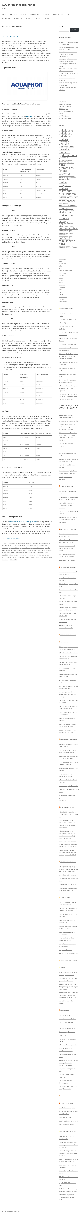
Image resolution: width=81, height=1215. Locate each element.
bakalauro (65, 133)
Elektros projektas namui (65, 160)
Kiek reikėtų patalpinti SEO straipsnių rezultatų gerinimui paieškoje (67, 694)
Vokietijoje (46, 14)
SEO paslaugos (64, 642)
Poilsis (60, 290)
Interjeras (61, 275)
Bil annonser (18, 18)
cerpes (60, 155)
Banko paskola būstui (65, 1117)
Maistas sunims (65, 897)
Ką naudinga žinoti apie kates (67, 319)
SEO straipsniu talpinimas (18, 5)
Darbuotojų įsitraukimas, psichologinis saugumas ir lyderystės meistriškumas (68, 986)
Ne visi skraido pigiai (65, 118)
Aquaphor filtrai (10, 36)
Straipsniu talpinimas (67, 807)
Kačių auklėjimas (63, 323)
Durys (60, 268)
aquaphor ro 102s (12, 548)
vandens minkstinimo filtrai (67, 241)
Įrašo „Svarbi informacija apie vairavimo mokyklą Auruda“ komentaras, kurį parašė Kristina (68, 844)
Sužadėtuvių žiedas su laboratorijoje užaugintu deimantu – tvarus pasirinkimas (68, 1145)
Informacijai (6, 18)
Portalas (29, 18)
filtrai (8, 553)
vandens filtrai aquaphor (38, 555)
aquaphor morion (20, 545)
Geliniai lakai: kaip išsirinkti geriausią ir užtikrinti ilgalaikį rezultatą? (67, 1197)
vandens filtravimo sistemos (66, 233)
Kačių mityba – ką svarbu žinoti (68, 344)
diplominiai (69, 155)
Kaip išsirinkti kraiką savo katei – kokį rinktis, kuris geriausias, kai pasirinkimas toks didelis (68, 396)
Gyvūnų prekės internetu (68, 567)
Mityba (61, 282)
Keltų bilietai (62, 102)
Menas (61, 280)
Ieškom (62, 967)
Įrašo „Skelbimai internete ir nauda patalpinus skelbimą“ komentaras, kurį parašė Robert (68, 852)
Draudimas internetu (65, 104)
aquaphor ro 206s (23, 548)
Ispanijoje (23, 14)
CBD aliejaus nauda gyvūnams (67, 1028)
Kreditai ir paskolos (66, 1103)
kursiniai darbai (64, 180)
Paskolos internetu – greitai (67, 1108)
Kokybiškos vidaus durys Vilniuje (68, 653)
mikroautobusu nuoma (67, 192)
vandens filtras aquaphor (32, 557)
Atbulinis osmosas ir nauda (67, 560)
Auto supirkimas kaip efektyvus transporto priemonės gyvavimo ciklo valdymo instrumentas (68, 869)
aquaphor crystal (38, 543)
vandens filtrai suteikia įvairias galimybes (23, 522)
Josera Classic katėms (65, 1015)
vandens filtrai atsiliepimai (65, 230)
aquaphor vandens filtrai (13, 550)
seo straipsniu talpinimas (68, 206)
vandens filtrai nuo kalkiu (17, 557)
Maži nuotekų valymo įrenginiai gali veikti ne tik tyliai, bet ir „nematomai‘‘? (68, 519)
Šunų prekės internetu (65, 950)
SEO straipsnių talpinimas (11, 538)
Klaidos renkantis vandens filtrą (68, 884)
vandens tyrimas (63, 247)
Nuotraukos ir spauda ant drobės (68, 421)
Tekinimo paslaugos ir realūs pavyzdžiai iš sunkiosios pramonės (67, 548)
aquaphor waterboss (38, 550)
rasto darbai (67, 201)
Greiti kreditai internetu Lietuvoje (68, 1121)
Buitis (47, 18)
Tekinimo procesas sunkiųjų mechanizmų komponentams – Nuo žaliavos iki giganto (68, 427)
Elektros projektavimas (65, 161)
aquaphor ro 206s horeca (36, 548)
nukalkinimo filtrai (7, 555)
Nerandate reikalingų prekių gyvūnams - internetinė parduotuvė (67, 797)
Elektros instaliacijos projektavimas (68, 158)
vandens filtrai (26, 555)
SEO (69, 14)
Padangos (62, 285)
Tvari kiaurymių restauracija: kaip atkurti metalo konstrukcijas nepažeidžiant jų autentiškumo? (68, 995)
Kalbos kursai (34, 14)
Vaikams (61, 299)
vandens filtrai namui (64, 232)
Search (61, 27)
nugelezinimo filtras (42, 553)
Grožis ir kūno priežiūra (65, 271)
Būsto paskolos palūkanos (66, 1124)
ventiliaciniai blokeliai (72, 247)
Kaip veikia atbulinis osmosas (67, 875)
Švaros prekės (63, 297)
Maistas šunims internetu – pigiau (69, 953)
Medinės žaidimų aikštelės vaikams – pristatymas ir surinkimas (66, 505)
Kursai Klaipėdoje (58, 14)
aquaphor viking (26, 550)
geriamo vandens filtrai (17, 553)
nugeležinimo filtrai (30, 553)
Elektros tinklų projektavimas (66, 163)
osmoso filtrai (18, 555)
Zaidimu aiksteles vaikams (68, 635)
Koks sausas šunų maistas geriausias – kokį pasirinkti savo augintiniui (68, 388)
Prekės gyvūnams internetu (68, 960)
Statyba (38, 18)
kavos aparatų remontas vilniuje (67, 176)
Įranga (61, 278)
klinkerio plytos (72, 177)
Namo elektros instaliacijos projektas (68, 196)
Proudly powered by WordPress (11, 1211)
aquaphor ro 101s (31, 545)
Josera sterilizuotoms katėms (67, 1019)
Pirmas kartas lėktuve (65, 106)
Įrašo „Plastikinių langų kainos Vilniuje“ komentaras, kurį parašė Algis (68, 814)
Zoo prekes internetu (66, 308)
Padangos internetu (66, 1096)
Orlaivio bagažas (63, 109)
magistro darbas (65, 186)
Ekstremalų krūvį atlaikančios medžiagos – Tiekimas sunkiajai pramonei (68, 1153)
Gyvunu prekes (64, 1010)
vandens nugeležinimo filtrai (66, 246)
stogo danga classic (64, 225)
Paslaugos (62, 287)
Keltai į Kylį (13, 14)
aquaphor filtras (9, 545)
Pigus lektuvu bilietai (66, 486)
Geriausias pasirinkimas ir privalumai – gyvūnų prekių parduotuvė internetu (68, 1063)
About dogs (62, 259)
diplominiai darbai (63, 157)
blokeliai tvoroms (64, 150)
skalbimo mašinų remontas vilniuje (66, 216)
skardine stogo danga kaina (66, 223)
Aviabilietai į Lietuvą (64, 116)
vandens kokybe (63, 234)
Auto (4, 14)
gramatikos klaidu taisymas (66, 171)
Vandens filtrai (21, 543)
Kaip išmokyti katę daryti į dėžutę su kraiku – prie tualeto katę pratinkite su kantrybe (68, 356)
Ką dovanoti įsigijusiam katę (67, 1032)
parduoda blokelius (72, 197)
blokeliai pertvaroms (66, 145)
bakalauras (66, 130)
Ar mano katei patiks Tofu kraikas (68, 786)
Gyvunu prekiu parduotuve (68, 739)
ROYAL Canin (62, 1035)
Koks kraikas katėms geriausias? (68, 1045)
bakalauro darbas (65, 137)
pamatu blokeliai (63, 197)
